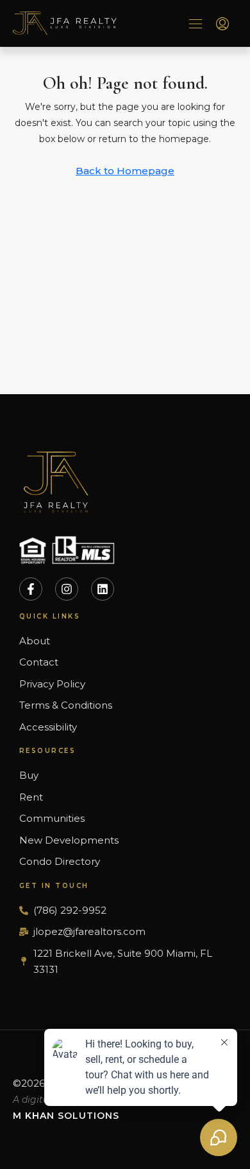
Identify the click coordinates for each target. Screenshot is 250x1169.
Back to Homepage (125, 171)
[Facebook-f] (30, 589)
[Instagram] (66, 589)
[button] (195, 23)
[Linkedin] (102, 589)
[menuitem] (222, 24)
